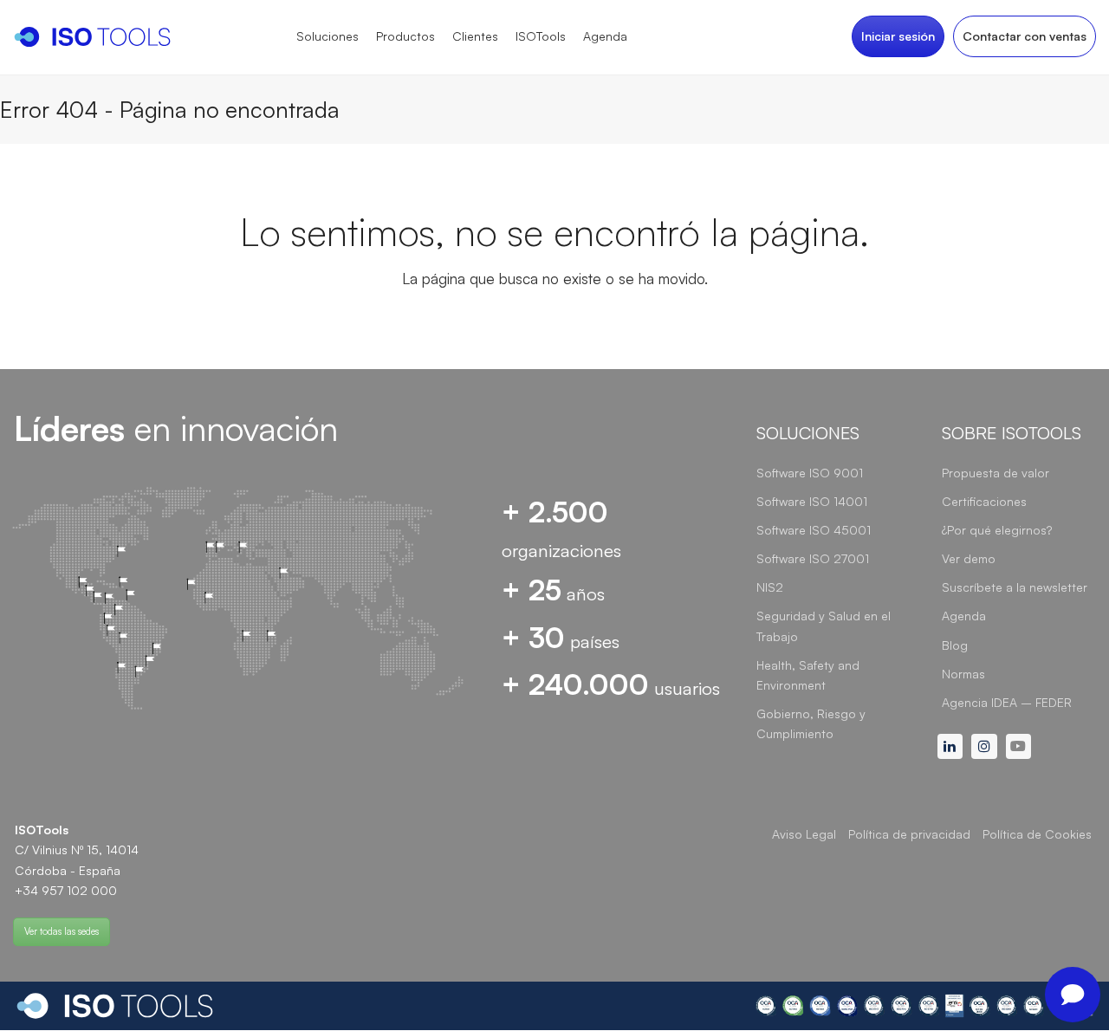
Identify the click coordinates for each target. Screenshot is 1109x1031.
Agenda (964, 615)
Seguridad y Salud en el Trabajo (823, 625)
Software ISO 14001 (811, 501)
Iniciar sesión (898, 36)
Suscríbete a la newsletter (1014, 587)
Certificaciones (984, 501)
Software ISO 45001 (813, 529)
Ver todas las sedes (61, 931)
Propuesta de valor (995, 472)
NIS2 (769, 587)
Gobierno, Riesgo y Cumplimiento (811, 723)
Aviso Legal (804, 834)
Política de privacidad (909, 834)
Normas (963, 673)
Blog (955, 645)
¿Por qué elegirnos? (997, 529)
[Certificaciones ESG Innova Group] (924, 1005)
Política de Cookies (1037, 834)
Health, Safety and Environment (807, 675)
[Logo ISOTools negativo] (115, 1006)
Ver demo (969, 558)
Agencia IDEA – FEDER (1007, 702)
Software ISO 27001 (812, 558)
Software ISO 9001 (809, 472)
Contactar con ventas (1024, 36)
